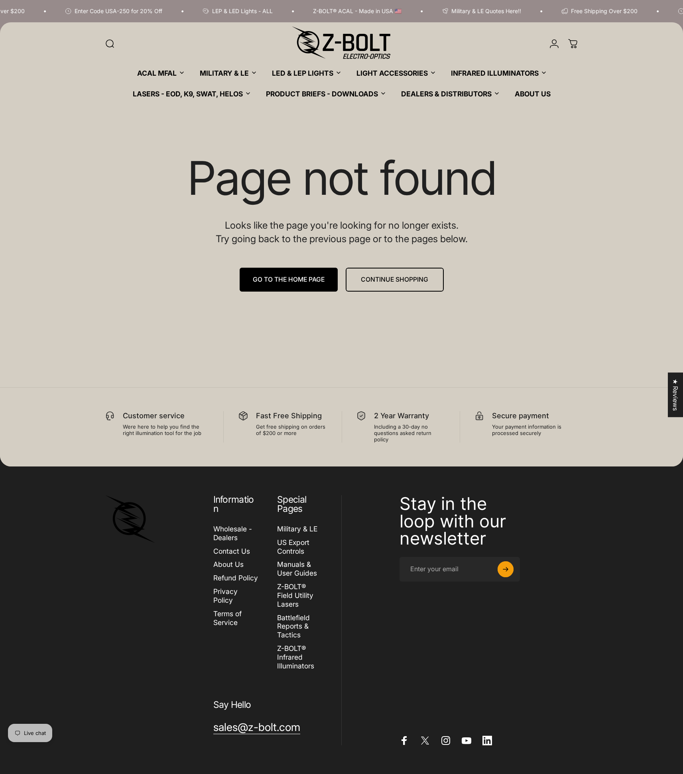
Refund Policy (235, 578)
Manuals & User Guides (297, 568)
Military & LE (297, 529)
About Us (228, 564)
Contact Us (231, 551)
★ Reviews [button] (675, 395)
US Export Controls (293, 546)
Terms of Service (227, 618)
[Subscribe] (506, 569)
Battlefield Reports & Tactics (293, 626)
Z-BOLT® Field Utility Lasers (295, 595)
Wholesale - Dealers (232, 533)
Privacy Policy (225, 595)
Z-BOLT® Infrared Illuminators (295, 657)
